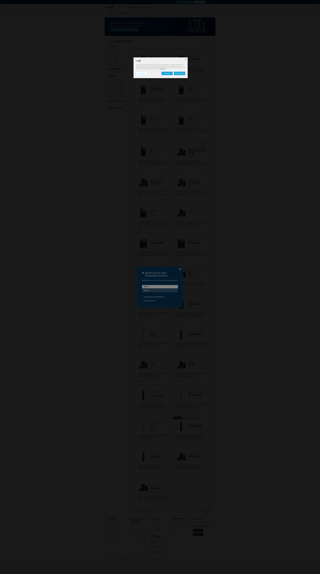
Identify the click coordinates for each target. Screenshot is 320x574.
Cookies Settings (141, 73)
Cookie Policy (163, 69)
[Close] (185, 59)
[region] (161, 67)
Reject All (167, 73)
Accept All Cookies (179, 73)
